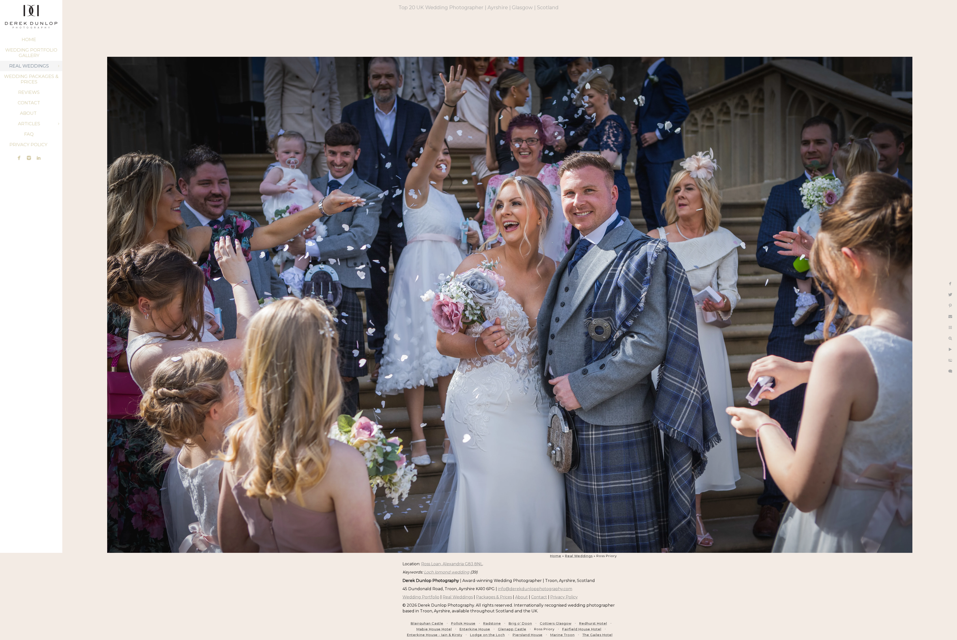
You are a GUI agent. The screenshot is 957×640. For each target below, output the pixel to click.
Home (29, 39)
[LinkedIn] (38, 158)
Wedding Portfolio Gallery (31, 52)
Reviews (29, 92)
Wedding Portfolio (420, 597)
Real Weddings (29, 66)
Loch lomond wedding (446, 572)
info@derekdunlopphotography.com (535, 588)
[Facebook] (19, 158)
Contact (29, 103)
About (29, 113)
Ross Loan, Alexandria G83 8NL (451, 564)
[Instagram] (29, 158)
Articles (29, 124)
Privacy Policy (29, 144)
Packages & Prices (494, 597)
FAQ (29, 134)
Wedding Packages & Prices (31, 79)
